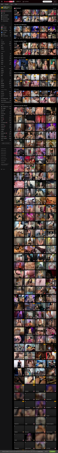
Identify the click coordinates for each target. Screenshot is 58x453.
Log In (55, 1)
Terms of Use (3, 157)
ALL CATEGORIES (7, 143)
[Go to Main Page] (9, 1)
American (18, 8)
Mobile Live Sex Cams (20, 57)
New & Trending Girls (19, 72)
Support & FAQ (3, 148)
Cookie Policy (40, 451)
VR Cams (16, 89)
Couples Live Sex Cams (20, 41)
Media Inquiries (3, 153)
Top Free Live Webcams (20, 24)
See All (54, 8)
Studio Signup (3, 160)
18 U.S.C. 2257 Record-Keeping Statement (5, 164)
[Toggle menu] (2, 1)
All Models (3, 162)
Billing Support (3, 150)
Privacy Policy (3, 155)
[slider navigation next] (55, 16)
